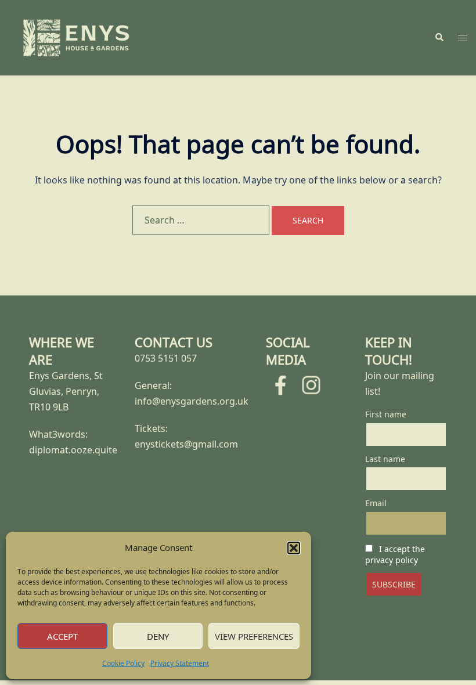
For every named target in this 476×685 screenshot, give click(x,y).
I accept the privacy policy (395, 554)
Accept (62, 636)
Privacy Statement (179, 663)
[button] (294, 548)
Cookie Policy (123, 663)
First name (385, 414)
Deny (158, 636)
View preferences (254, 636)
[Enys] (76, 36)
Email (376, 503)
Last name (385, 458)
